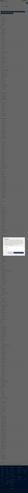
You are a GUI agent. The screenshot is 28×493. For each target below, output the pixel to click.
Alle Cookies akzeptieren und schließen (18, 252)
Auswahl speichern (10, 252)
